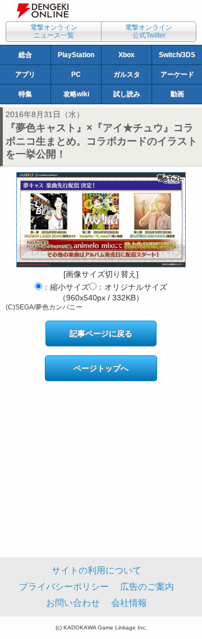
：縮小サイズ (65, 287)
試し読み (126, 94)
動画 (177, 94)
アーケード (177, 74)
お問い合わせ (73, 603)
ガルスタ (126, 74)
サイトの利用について (96, 570)
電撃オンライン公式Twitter (148, 31)
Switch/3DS (177, 55)
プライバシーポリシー (64, 586)
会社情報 (129, 603)
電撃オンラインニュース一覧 (53, 31)
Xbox (126, 55)
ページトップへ (101, 368)
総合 (25, 55)
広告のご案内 (147, 586)
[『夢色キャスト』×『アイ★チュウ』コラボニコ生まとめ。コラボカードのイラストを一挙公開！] (101, 219)
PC (76, 74)
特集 (25, 94)
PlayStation (76, 55)
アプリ (25, 74)
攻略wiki (76, 94)
